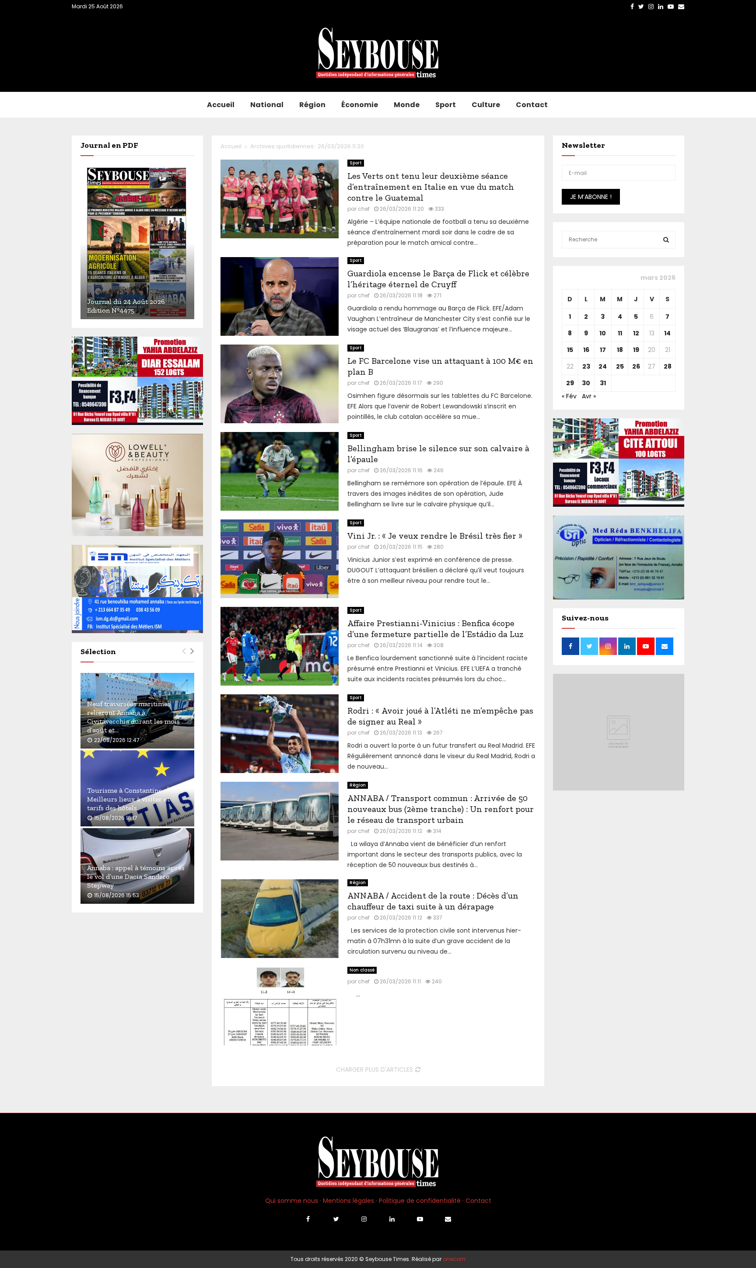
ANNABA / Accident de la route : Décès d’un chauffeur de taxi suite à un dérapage (432, 901)
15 (570, 349)
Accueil (220, 105)
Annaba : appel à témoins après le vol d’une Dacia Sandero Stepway (136, 876)
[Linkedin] (392, 1219)
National (267, 105)
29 (570, 383)
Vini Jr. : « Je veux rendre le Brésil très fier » (434, 535)
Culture (486, 105)
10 (602, 333)
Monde (407, 105)
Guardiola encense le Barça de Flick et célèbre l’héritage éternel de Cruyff (438, 278)
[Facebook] (308, 1219)
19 (636, 349)
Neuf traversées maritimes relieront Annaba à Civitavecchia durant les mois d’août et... (133, 717)
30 (586, 383)
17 (603, 349)
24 (602, 366)
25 (620, 366)
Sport (445, 105)
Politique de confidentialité (420, 1200)
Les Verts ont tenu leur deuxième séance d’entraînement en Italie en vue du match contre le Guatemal (430, 187)
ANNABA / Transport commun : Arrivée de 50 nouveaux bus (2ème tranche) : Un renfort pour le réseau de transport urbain (440, 809)
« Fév (569, 396)
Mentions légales (348, 1200)
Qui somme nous (291, 1200)
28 (668, 366)
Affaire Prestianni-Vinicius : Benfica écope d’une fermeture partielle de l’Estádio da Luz (435, 628)
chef (364, 208)
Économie (359, 105)
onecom (454, 1259)
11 (620, 333)
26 (636, 366)
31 (603, 383)
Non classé (362, 970)
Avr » (589, 396)
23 (586, 366)
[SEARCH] (666, 239)
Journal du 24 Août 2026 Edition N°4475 (126, 305)
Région (312, 105)
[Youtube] (420, 1219)
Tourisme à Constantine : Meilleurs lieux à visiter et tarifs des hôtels (128, 799)
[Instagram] (364, 1219)
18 (620, 349)
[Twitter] (336, 1219)
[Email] (448, 1219)
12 (636, 333)
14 (667, 333)
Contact (532, 105)
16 (586, 349)
